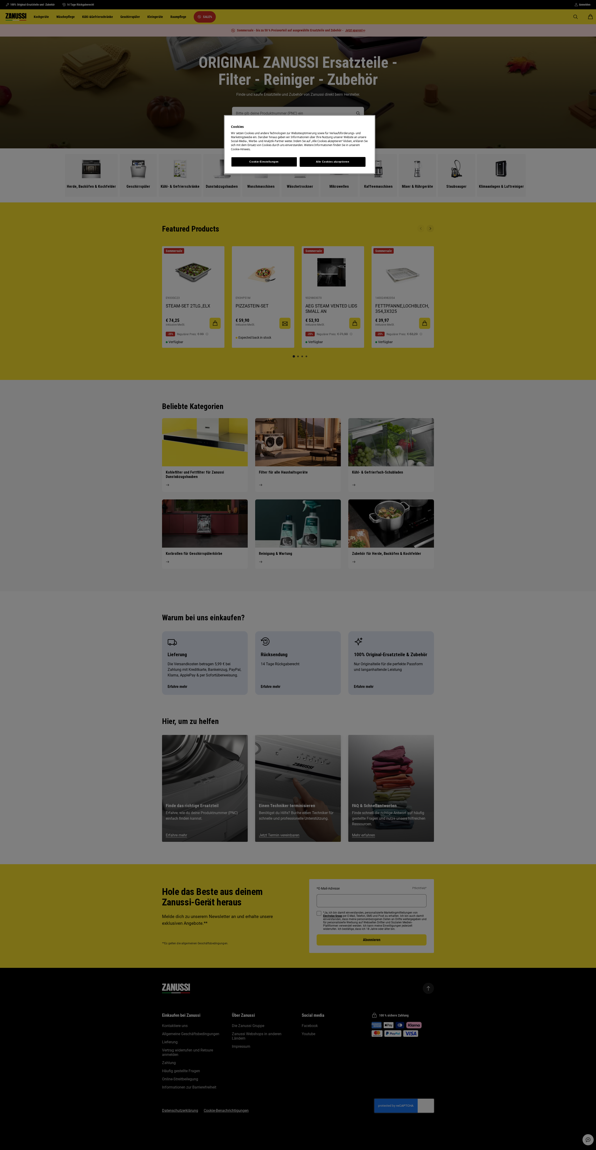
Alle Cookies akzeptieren (332, 161)
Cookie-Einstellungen (263, 161)
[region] (299, 144)
